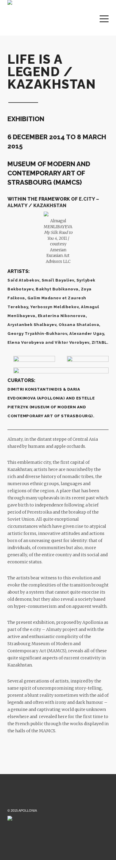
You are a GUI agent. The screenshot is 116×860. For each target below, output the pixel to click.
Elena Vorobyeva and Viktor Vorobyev (48, 342)
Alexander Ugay (86, 333)
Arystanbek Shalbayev (31, 324)
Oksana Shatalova (79, 324)
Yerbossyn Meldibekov (54, 307)
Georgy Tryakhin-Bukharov (37, 333)
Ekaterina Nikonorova (62, 316)
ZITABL (99, 342)
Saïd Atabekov (23, 280)
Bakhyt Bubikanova (57, 289)
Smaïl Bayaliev (58, 280)
